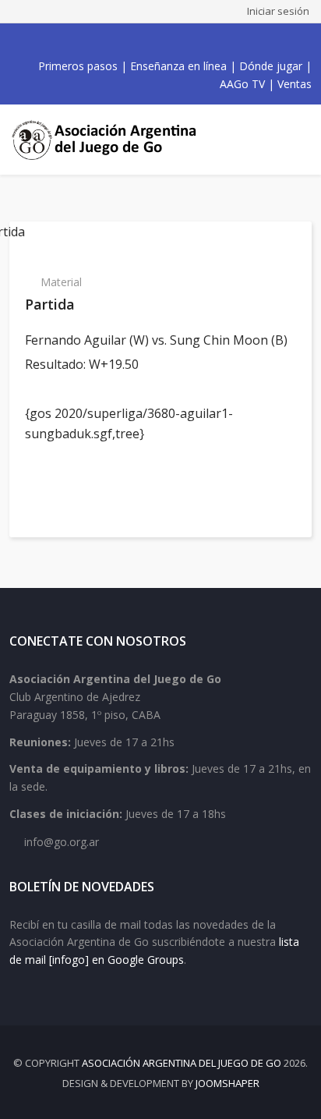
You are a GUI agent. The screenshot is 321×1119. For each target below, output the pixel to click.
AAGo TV (242, 83)
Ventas (294, 83)
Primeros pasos (78, 65)
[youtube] (148, 41)
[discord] (199, 41)
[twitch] (182, 41)
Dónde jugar (270, 65)
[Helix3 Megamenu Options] (297, 139)
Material (61, 281)
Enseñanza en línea (178, 65)
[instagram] (165, 41)
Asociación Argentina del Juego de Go (181, 1063)
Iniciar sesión (278, 11)
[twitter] (131, 41)
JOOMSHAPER (227, 1083)
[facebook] (113, 41)
